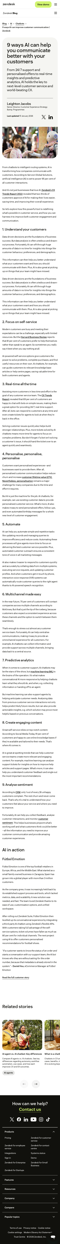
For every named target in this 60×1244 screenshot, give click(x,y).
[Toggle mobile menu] (55, 4)
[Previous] (24, 1084)
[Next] (36, 1084)
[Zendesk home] (8, 4)
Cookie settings (15, 1232)
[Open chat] (53, 1237)
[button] (27, 1131)
